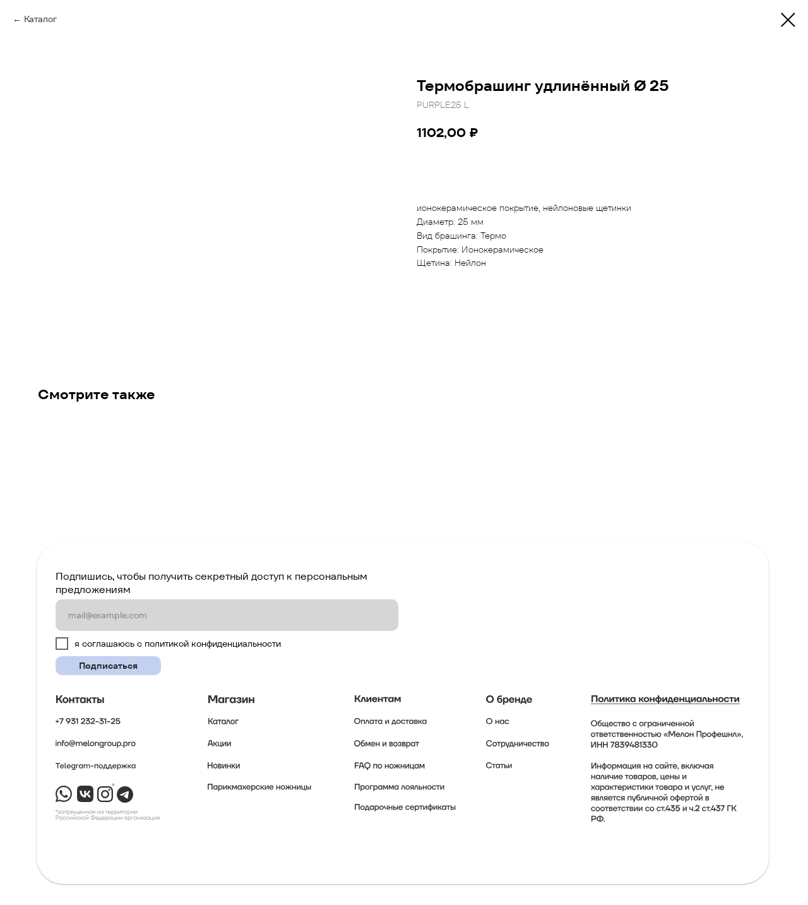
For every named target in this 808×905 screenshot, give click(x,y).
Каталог (40, 19)
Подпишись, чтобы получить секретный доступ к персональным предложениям (211, 583)
